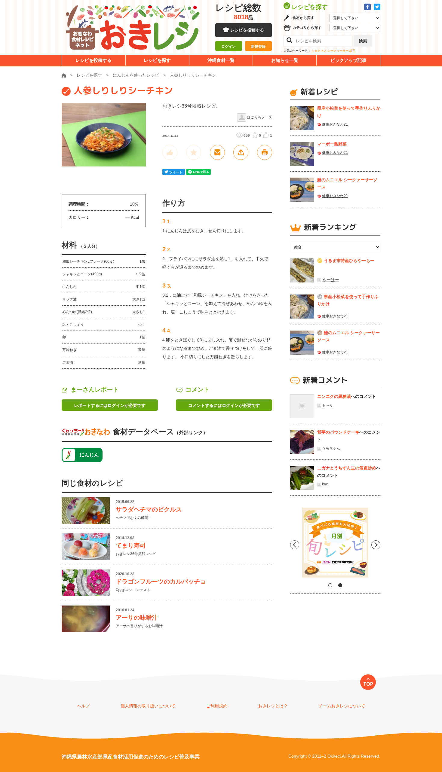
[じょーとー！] (169, 152)
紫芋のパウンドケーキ (338, 432)
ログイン (228, 46)
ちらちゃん (331, 448)
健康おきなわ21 (335, 124)
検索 (363, 40)
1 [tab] (330, 585)
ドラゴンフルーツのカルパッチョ (161, 581)
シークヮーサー (337, 50)
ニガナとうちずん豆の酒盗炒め (346, 467)
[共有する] (240, 152)
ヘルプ (83, 705)
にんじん (89, 454)
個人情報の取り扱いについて (148, 705)
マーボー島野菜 (332, 144)
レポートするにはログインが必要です (110, 405)
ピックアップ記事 (348, 60)
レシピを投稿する (247, 30)
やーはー (330, 279)
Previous (294, 544)
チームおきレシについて (342, 705)
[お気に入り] (193, 152)
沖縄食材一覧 (221, 60)
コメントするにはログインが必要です (224, 405)
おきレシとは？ (273, 705)
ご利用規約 (216, 705)
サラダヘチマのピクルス (149, 509)
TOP (368, 684)
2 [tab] (340, 585)
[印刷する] (264, 152)
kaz (325, 484)
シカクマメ (319, 50)
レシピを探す (157, 60)
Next (375, 544)
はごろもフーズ (259, 117)
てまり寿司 (131, 545)
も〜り (327, 405)
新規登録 (258, 46)
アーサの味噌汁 (137, 617)
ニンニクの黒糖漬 (334, 396)
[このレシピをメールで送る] (217, 152)
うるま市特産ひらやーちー (349, 260)
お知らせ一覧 (284, 60)
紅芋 (352, 50)
